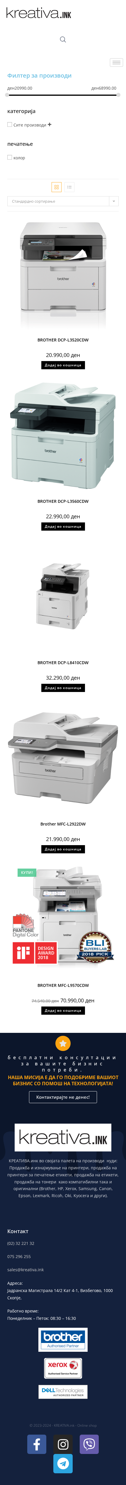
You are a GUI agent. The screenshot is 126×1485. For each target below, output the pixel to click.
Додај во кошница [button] (63, 365)
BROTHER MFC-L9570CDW (63, 985)
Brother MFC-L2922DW (63, 824)
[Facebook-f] (37, 1444)
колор (19, 157)
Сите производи (29, 125)
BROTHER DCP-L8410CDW (63, 662)
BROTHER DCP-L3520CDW (63, 340)
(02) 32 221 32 (20, 1243)
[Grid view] (57, 187)
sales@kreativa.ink (25, 1269)
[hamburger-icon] (116, 62)
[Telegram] (63, 1463)
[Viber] (89, 1444)
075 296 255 (19, 1256)
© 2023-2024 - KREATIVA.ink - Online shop (63, 1425)
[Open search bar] (63, 39)
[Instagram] (63, 1444)
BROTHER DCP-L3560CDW (63, 501)
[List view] (69, 187)
